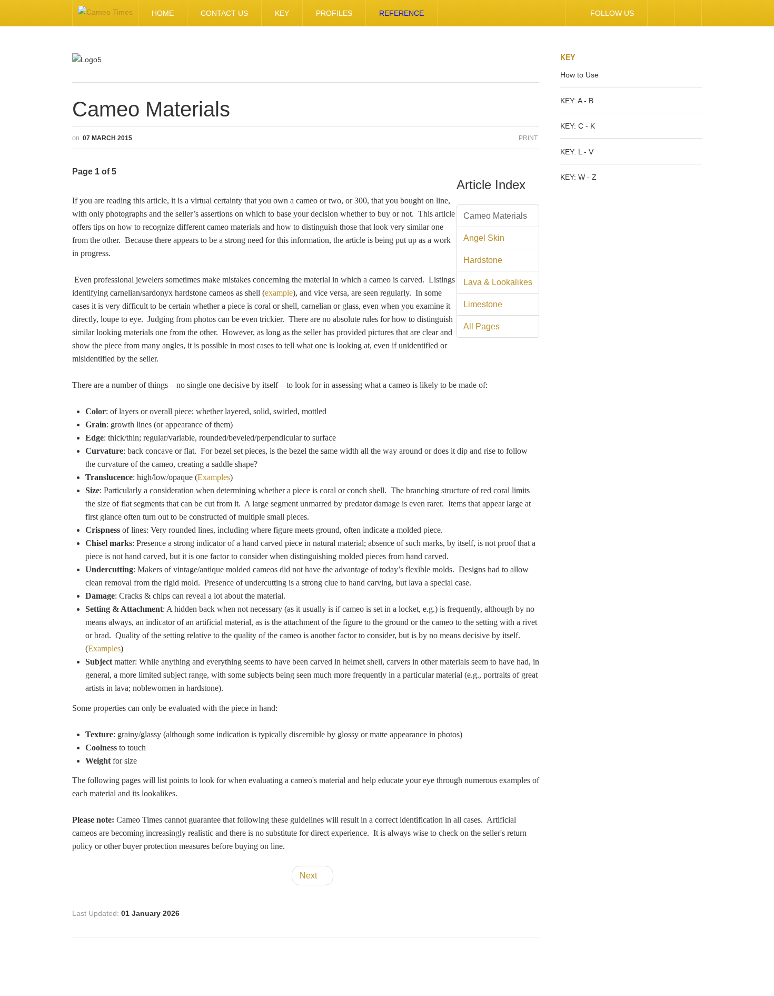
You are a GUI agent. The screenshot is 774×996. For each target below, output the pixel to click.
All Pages (481, 326)
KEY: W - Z (578, 177)
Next (309, 875)
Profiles (334, 13)
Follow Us (612, 13)
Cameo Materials (151, 109)
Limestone (482, 304)
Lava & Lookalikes (497, 282)
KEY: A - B (576, 100)
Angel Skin (483, 237)
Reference (401, 13)
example (279, 292)
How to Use (579, 75)
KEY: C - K (577, 126)
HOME (163, 13)
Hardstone (482, 260)
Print (528, 138)
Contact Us (224, 13)
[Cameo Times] (105, 13)
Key (282, 13)
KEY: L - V (576, 152)
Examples (213, 477)
